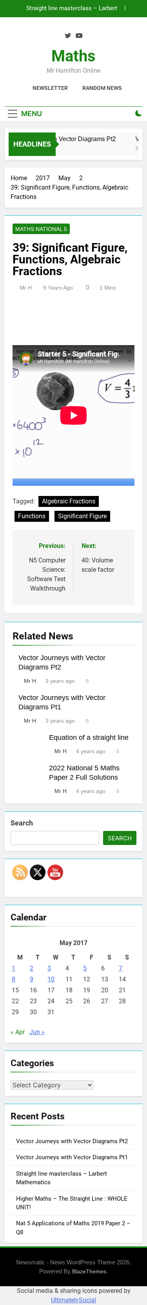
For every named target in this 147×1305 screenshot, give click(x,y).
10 (50, 979)
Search (22, 823)
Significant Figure (82, 516)
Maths (73, 56)
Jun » (37, 1032)
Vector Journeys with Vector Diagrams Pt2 (72, 1141)
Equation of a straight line (89, 737)
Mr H (26, 288)
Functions (31, 516)
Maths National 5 (41, 229)
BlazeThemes (89, 1271)
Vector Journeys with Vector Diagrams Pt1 (72, 1157)
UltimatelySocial (73, 1300)
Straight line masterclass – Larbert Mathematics (71, 8)
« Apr (18, 1032)
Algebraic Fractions (68, 501)
